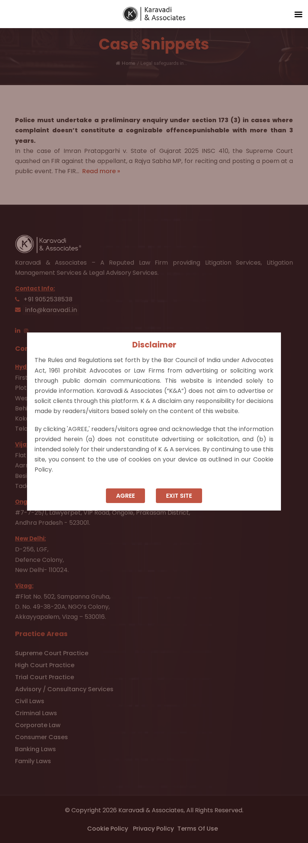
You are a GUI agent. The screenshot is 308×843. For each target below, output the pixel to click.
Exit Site (179, 495)
